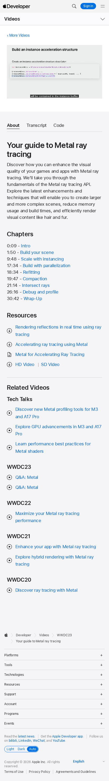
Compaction (35, 278)
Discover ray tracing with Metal (46, 590)
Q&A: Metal (26, 477)
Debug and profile (40, 292)
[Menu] (102, 6)
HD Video (24, 364)
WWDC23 (64, 635)
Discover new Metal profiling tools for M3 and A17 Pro (56, 413)
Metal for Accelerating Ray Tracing (49, 354)
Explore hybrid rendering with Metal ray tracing (54, 560)
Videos (12, 19)
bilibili (13, 741)
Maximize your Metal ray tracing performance (47, 517)
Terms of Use (14, 772)
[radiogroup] (21, 749)
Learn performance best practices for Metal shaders (53, 447)
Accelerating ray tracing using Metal (51, 344)
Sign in (88, 6)
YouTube (59, 741)
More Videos (19, 35)
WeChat (38, 741)
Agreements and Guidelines (76, 772)
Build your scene (37, 252)
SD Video (50, 364)
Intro (25, 245)
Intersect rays (36, 285)
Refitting (31, 272)
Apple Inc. (39, 762)
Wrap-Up (33, 298)
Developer (23, 635)
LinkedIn (25, 741)
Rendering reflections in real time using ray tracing (58, 330)
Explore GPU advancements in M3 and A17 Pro (58, 430)
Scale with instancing (42, 259)
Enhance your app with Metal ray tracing (55, 546)
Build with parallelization (46, 265)
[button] (74, 6)
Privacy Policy (39, 772)
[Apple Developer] (16, 6)
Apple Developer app (67, 736)
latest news (26, 736)
